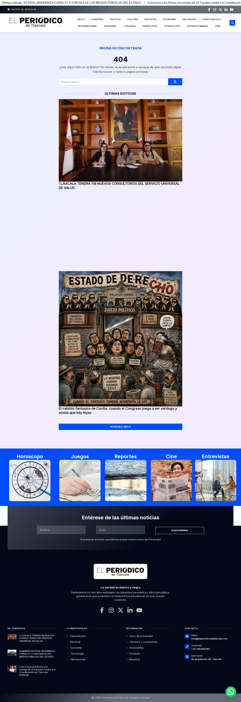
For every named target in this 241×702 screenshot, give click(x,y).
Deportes (150, 19)
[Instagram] (214, 9)
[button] (232, 23)
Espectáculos (212, 19)
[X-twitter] (220, 9)
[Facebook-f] (209, 9)
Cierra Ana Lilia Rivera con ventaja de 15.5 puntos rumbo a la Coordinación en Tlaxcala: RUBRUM (163, 2)
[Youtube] (231, 9)
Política (115, 19)
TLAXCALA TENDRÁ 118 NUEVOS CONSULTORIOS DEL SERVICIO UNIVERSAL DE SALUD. (36, 638)
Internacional (87, 26)
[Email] (187, 636)
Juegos (80, 456)
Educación (189, 19)
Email (194, 635)
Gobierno (97, 19)
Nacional (110, 26)
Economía (169, 19)
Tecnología (172, 26)
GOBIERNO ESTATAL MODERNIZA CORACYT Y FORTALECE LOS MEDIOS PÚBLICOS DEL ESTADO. (37, 654)
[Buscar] (175, 81)
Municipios (150, 26)
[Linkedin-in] (226, 9)
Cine (218, 26)
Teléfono (196, 645)
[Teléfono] (187, 646)
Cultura (132, 19)
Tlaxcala (130, 26)
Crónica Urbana (197, 26)
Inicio (81, 19)
